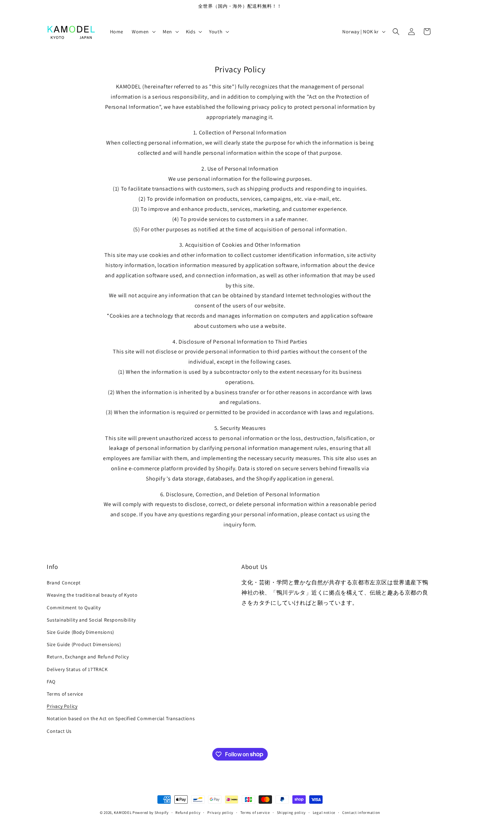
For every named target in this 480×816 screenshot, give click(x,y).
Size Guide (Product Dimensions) (84, 644)
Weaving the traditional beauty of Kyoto (92, 595)
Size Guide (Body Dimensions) (80, 632)
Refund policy (187, 812)
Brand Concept (64, 582)
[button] (143, 31)
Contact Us (59, 731)
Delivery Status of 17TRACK (77, 669)
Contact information (361, 812)
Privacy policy (220, 812)
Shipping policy (291, 812)
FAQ (51, 681)
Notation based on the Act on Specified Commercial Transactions (121, 718)
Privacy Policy (62, 706)
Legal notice (324, 812)
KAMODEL (122, 812)
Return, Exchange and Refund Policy (88, 657)
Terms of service (65, 694)
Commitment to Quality (74, 607)
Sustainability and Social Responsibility (91, 620)
